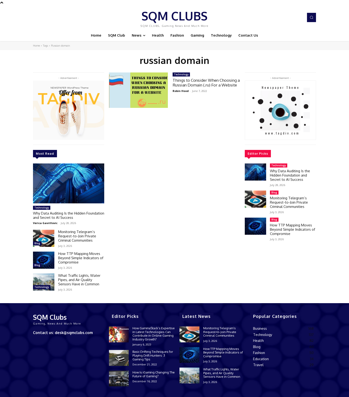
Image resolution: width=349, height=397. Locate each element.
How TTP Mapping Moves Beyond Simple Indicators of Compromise (80, 257)
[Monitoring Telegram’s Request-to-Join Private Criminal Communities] (43, 238)
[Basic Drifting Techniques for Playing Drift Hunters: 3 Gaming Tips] (119, 358)
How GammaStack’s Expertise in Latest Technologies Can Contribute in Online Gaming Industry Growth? (153, 333)
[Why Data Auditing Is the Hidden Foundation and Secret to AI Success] (68, 183)
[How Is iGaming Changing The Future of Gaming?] (119, 379)
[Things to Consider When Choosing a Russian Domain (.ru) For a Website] (138, 90)
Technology (41, 207)
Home (36, 45)
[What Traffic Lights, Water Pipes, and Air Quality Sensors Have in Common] (43, 282)
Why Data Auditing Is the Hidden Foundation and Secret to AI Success (68, 215)
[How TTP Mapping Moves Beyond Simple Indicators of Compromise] (43, 260)
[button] (311, 17)
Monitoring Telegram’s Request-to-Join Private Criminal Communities (77, 236)
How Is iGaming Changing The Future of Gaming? (153, 374)
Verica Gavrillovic (45, 223)
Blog (37, 243)
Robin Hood (181, 91)
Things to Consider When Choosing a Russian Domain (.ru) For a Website (206, 82)
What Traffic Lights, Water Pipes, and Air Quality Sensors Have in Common (79, 279)
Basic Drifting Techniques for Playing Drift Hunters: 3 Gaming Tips (152, 355)
